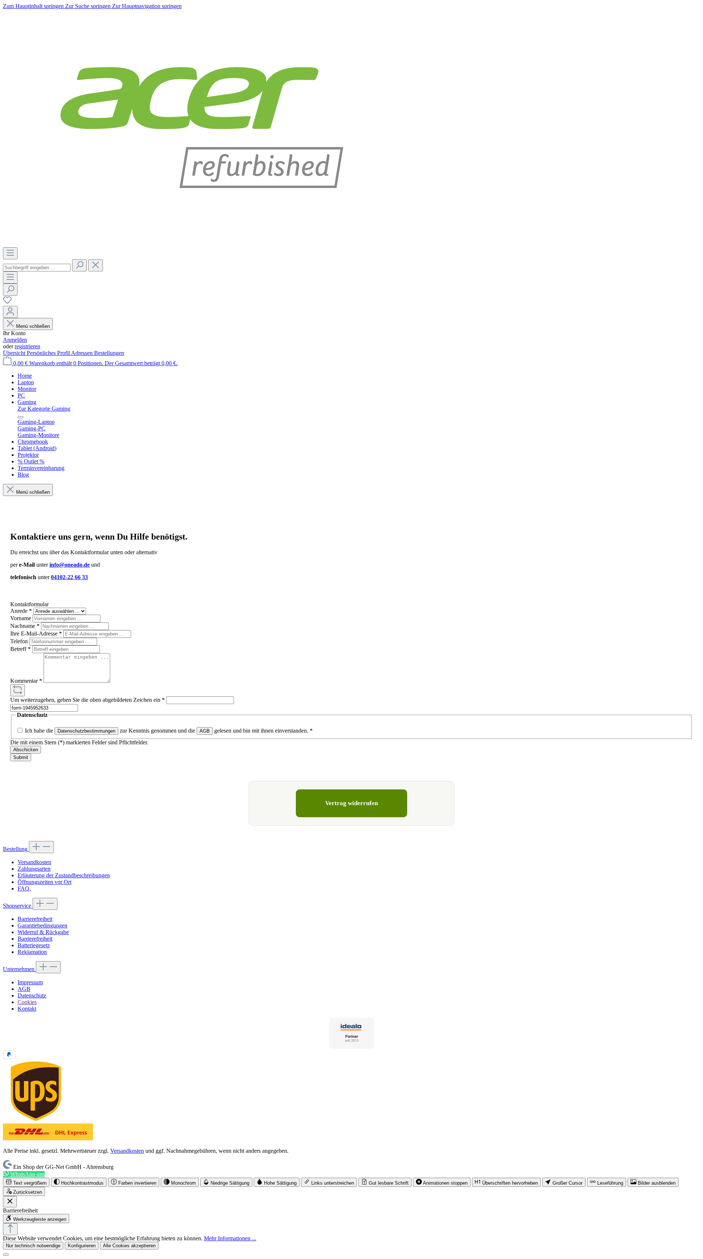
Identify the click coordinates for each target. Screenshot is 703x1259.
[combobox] (37, 267)
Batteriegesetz (34, 945)
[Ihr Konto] (10, 312)
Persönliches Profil (49, 353)
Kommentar (26, 681)
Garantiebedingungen (42, 925)
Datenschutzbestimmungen (86, 731)
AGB (205, 731)
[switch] (26, 1182)
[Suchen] (79, 265)
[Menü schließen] (20, 417)
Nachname (25, 626)
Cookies (27, 1002)
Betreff (20, 649)
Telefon (19, 641)
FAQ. (24, 888)
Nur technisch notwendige (33, 1245)
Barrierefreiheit (35, 919)
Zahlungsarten (34, 869)
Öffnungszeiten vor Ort (44, 882)
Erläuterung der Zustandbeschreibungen (64, 875)
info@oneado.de (69, 565)
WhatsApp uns (27, 1174)
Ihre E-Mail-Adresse (36, 633)
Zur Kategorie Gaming (44, 409)
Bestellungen (109, 353)
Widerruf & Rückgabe (43, 932)
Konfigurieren (82, 1245)
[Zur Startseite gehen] (201, 244)
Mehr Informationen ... (230, 1238)
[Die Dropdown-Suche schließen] (95, 265)
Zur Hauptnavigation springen (147, 6)
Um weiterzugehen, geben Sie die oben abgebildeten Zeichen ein (87, 700)
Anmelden (15, 340)
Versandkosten (34, 862)
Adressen (82, 353)
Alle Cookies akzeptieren (129, 1245)
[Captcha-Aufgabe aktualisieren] (17, 690)
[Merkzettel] (7, 302)
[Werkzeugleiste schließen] (10, 1201)
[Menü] (10, 253)
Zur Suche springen (88, 6)
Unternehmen (19, 969)
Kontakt (27, 1009)
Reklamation (32, 952)
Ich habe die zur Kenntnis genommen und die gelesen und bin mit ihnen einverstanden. (169, 730)
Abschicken (25, 749)
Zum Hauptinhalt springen (34, 6)
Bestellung (16, 849)
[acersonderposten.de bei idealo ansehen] (351, 1033)
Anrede (21, 611)
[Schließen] (6, 1255)
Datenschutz (32, 995)
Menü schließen (33, 326)
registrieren (27, 346)
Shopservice (18, 906)
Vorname (21, 618)
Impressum (30, 982)
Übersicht (15, 353)
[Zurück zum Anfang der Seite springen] (10, 1229)
